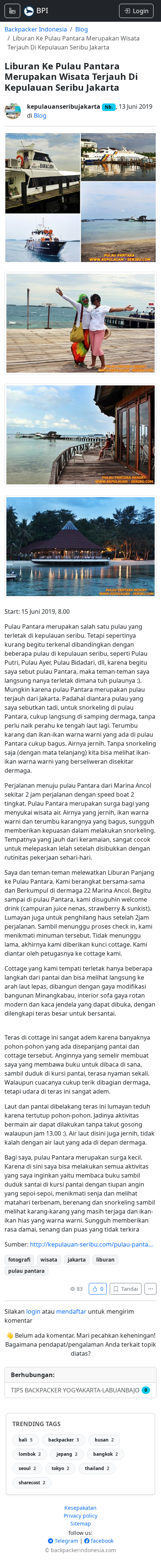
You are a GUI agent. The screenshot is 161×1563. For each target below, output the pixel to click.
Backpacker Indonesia (35, 29)
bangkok (105, 1454)
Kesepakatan (80, 1507)
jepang (67, 1454)
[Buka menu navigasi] (12, 11)
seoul (27, 1468)
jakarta (77, 1259)
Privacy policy (80, 1515)
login (33, 1311)
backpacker (63, 1440)
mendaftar (71, 1311)
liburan (105, 1259)
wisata (48, 1259)
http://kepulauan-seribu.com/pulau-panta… (91, 1244)
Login (141, 11)
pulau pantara (26, 1270)
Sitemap (80, 1523)
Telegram (65, 1540)
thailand (97, 1468)
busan (104, 1440)
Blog (81, 29)
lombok (30, 1454)
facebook (101, 1540)
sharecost (32, 1482)
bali (26, 1440)
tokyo (60, 1468)
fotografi (19, 1259)
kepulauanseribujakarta (63, 106)
